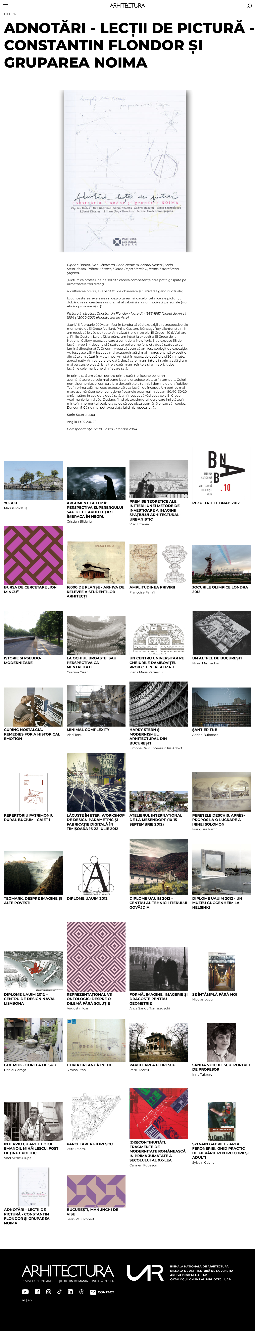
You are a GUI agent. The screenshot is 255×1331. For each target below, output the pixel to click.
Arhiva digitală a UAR (188, 1275)
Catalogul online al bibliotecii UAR (200, 1279)
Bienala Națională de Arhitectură (199, 1266)
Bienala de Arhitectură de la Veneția (201, 1271)
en (30, 1300)
